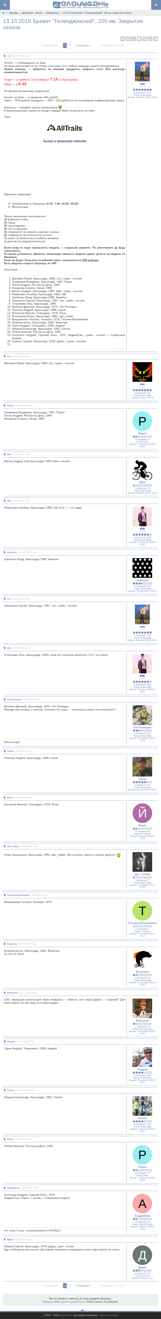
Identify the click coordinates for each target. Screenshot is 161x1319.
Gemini (11, 1090)
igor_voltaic (13, 846)
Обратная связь (109, 1315)
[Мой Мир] (133, 38)
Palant (10, 405)
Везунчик (12, 944)
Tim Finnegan (14, 699)
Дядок (10, 1239)
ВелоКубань (66, 1315)
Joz (9, 356)
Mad (9, 454)
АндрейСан (13, 1188)
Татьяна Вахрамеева (18, 895)
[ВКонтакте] (122, 38)
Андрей (11, 1041)
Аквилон (12, 552)
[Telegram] (155, 38)
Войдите (48, 1301)
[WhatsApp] (150, 38)
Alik (9, 501)
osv (9, 56)
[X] (139, 38)
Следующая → (84, 45)
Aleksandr (12, 993)
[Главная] (3, 13)
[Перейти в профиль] (142, 71)
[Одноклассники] (128, 38)
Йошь (10, 797)
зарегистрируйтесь (72, 1301)
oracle (10, 751)
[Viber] (144, 38)
